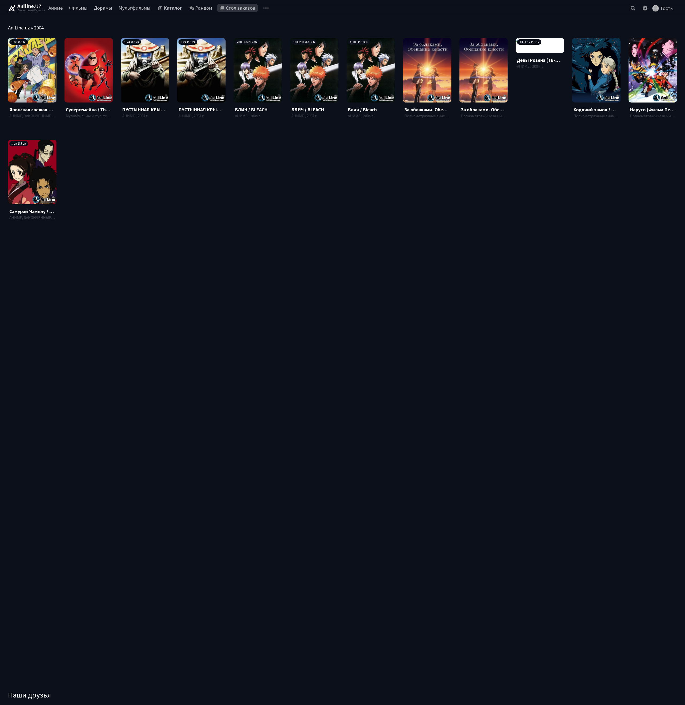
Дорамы (103, 8)
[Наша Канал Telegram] (645, 8)
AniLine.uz (19, 28)
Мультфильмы (134, 8)
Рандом (203, 8)
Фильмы (78, 8)
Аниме (55, 8)
